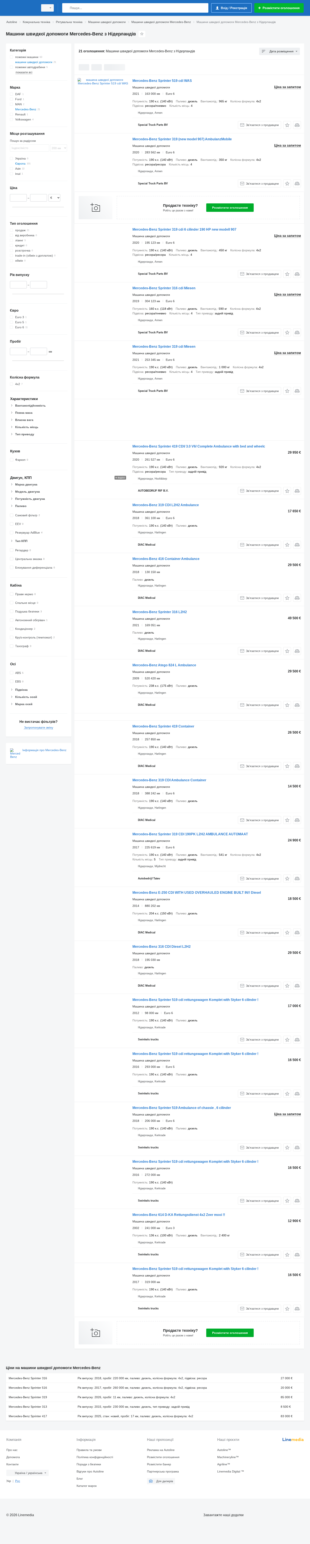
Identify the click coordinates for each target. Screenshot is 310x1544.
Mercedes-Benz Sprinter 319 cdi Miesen (163, 346)
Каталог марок (87, 1485)
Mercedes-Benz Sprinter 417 (28, 1416)
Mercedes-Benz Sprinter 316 (28, 1378)
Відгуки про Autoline (90, 1471)
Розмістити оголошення (230, 207)
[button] (287, 125)
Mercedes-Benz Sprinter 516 (28, 1387)
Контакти (12, 1464)
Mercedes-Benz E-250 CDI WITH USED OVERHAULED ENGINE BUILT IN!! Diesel (196, 892)
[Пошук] (66, 8)
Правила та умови (89, 1450)
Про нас (12, 1450)
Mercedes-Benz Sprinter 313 (28, 1406)
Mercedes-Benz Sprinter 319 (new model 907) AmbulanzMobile (182, 139)
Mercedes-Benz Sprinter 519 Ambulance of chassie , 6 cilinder (181, 1108)
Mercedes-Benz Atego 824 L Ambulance (164, 665)
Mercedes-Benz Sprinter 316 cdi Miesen (163, 288)
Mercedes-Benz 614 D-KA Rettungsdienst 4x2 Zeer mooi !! (178, 1215)
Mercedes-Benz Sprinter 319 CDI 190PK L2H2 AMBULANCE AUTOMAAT (190, 834)
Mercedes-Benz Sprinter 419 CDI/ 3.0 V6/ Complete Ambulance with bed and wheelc (198, 446)
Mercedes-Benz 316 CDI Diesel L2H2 (161, 946)
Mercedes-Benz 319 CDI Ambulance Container (169, 780)
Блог (80, 1478)
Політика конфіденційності (95, 1457)
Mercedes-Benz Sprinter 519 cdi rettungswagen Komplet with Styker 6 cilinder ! (195, 1000)
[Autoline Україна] (21, 8)
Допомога (13, 1457)
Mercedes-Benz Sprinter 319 (28, 1397)
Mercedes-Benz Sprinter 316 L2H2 (159, 612)
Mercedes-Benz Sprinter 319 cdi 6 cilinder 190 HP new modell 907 (184, 229)
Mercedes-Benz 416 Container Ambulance (165, 559)
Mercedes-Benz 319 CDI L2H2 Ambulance (165, 505)
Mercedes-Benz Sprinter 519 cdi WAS (162, 80)
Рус (17, 1481)
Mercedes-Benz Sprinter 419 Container (163, 726)
